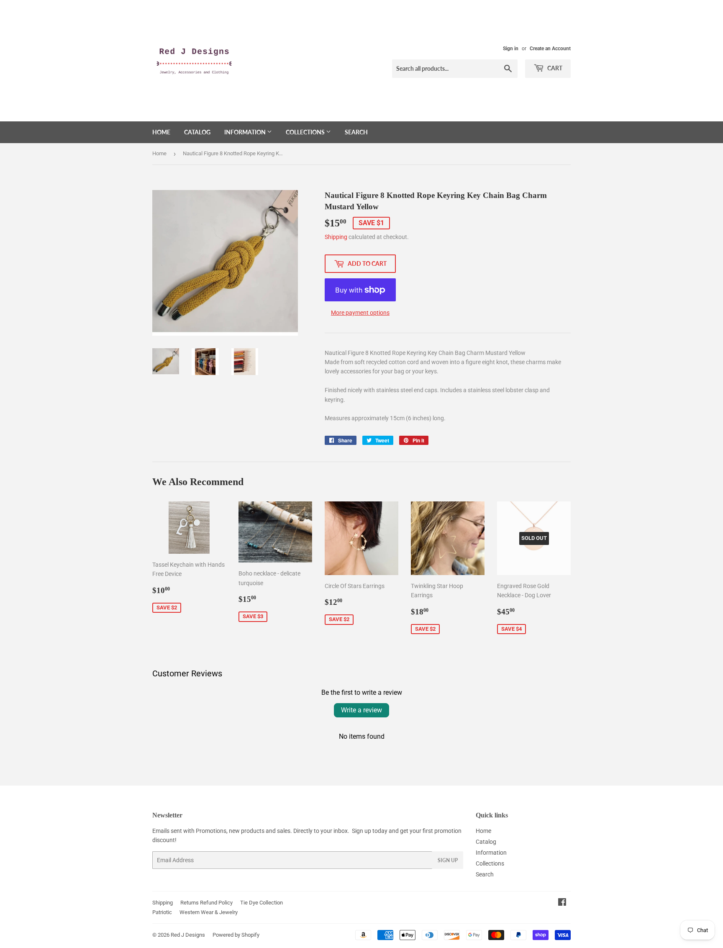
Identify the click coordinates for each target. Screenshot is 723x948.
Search (356, 132)
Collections (306, 132)
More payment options (360, 312)
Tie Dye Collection (261, 902)
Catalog (197, 132)
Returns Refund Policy (206, 902)
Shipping (336, 237)
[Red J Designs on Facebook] (562, 903)
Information (245, 132)
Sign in (510, 48)
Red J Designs (188, 935)
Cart (554, 68)
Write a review (361, 710)
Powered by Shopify (236, 935)
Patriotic (162, 912)
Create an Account (550, 48)
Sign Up (448, 860)
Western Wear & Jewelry (208, 912)
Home (161, 132)
